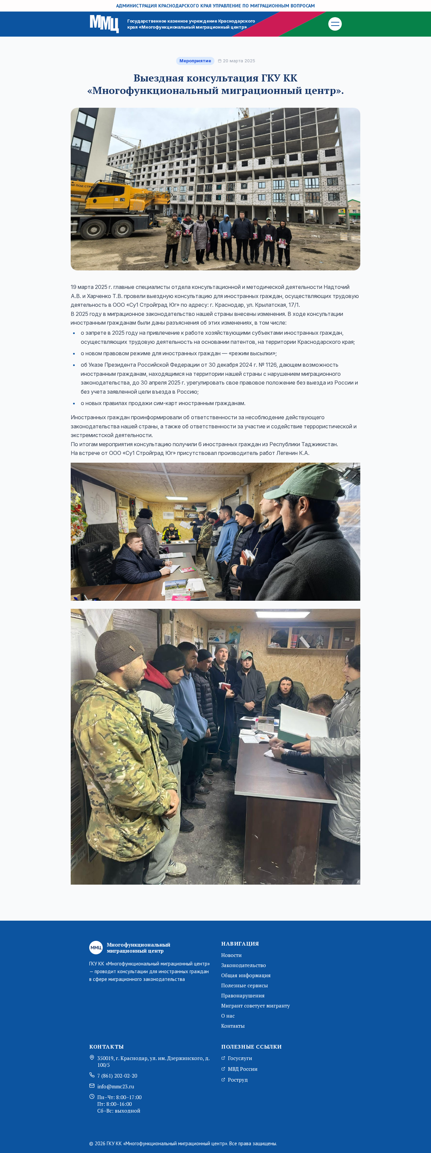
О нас (228, 1015)
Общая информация (246, 975)
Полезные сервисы (244, 985)
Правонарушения (243, 995)
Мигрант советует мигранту (255, 1005)
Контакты (233, 1025)
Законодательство (243, 965)
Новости (231, 955)
